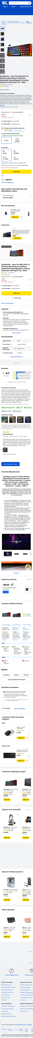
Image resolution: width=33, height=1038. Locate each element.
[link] (10, 464)
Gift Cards (3, 1000)
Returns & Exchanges (6, 990)
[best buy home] (5, 3)
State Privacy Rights (26, 1030)
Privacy (16, 1029)
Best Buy (3, 21)
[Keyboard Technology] (15, 348)
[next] (29, 141)
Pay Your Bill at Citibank (7, 1008)
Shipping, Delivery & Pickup (8, 987)
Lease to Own (4, 1011)
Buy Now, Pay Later (6, 1013)
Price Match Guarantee (7, 992)
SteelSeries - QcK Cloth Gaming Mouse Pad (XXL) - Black (22, 751)
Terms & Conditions (19, 131)
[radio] (6, 155)
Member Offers (24, 1011)
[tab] (6, 675)
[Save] (3, 176)
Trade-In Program (5, 997)
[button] (6, 6)
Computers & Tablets (12, 21)
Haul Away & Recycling (26, 997)
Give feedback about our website (23, 1024)
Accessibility (4, 1029)
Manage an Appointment (26, 992)
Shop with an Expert (25, 987)
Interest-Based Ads (21, 1030)
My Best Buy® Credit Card (7, 1006)
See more (2, 105)
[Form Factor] (11, 344)
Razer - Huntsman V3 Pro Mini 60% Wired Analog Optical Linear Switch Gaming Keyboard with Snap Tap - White (27, 628)
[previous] (3, 141)
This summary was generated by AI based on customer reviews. (16, 404)
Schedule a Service (25, 990)
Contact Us (23, 1000)
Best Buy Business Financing (8, 1016)
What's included (8, 131)
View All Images (6, 624)
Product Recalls (5, 995)
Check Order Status (6, 985)
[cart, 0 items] (31, 3)
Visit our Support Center (26, 985)
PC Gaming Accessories (13, 22)
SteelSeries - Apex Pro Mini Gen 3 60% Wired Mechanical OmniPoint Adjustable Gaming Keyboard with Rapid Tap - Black (16, 628)
